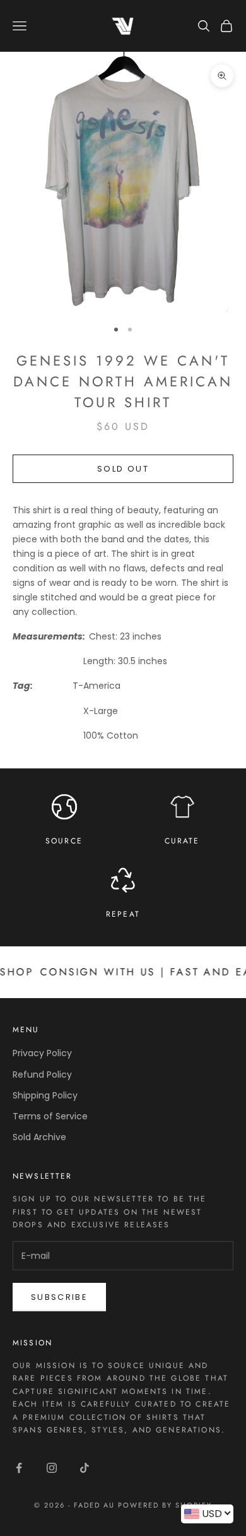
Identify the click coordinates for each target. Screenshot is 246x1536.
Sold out (123, 469)
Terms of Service (50, 1116)
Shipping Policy (45, 1095)
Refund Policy (42, 1074)
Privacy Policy (42, 1053)
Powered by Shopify (165, 1505)
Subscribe (59, 1297)
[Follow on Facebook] (19, 1468)
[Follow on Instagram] (51, 1468)
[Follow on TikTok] (84, 1468)
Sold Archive (39, 1137)
